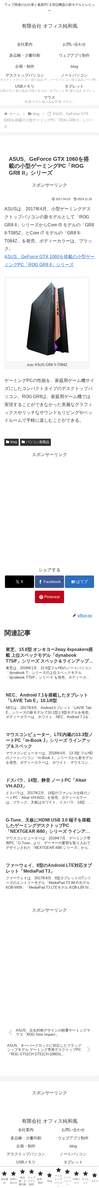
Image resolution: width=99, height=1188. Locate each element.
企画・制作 (25, 1146)
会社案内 (26, 1129)
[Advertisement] (49, 508)
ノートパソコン (73, 1154)
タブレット (73, 1162)
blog (13, 442)
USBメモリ (25, 1162)
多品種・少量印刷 (25, 1138)
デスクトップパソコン (26, 1154)
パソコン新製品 (37, 442)
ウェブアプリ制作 (73, 1138)
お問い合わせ (73, 1129)
